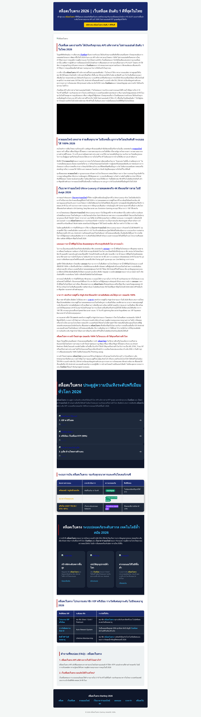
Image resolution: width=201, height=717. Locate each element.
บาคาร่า (128, 700)
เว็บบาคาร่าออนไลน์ (102, 700)
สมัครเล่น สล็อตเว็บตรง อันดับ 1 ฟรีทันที (100, 25)
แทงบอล (117, 700)
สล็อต (61, 700)
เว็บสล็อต (71, 700)
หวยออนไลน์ (84, 700)
